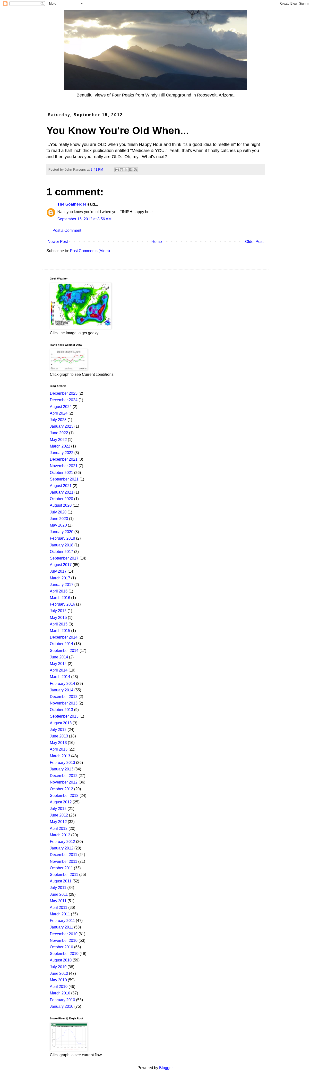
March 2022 (60, 446)
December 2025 (64, 393)
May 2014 (58, 664)
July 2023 (58, 420)
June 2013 (59, 736)
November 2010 (64, 940)
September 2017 (64, 558)
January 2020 (61, 532)
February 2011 (62, 921)
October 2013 (61, 710)
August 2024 (61, 407)
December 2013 (64, 697)
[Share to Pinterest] (135, 169)
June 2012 (59, 815)
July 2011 (58, 888)
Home (156, 242)
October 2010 (61, 947)
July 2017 (58, 571)
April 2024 (59, 413)
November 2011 (63, 861)
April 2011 (58, 907)
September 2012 (64, 795)
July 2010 (58, 967)
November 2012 (64, 782)
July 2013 (58, 730)
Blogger (166, 1068)
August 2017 (61, 565)
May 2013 (58, 743)
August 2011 (60, 881)
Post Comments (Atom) (90, 251)
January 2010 (61, 1006)
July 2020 (58, 512)
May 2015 (58, 618)
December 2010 (64, 934)
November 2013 (64, 703)
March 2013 (60, 756)
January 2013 (61, 769)
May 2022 (58, 440)
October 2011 (61, 868)
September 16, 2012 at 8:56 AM (84, 219)
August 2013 (61, 723)
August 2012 (61, 802)
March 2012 (60, 835)
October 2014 (61, 644)
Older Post (254, 242)
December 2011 (63, 855)
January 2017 (61, 585)
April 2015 (59, 624)
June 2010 (59, 973)
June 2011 (59, 894)
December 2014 (64, 637)
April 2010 (59, 986)
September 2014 (64, 650)
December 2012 (64, 776)
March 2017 (60, 578)
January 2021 (61, 492)
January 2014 (61, 690)
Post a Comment (66, 230)
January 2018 (61, 545)
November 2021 (64, 466)
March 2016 (60, 598)
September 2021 (64, 479)
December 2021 (64, 459)
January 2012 (61, 848)
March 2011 (60, 914)
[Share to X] (126, 169)
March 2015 (60, 631)
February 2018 (62, 538)
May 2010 (58, 980)
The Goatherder (71, 204)
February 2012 (62, 842)
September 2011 (64, 874)
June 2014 (59, 657)
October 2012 (61, 789)
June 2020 (59, 519)
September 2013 (64, 716)
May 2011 (58, 901)
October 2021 (61, 473)
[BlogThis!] (121, 169)
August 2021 (61, 486)
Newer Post (58, 242)
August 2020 (61, 505)
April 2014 (59, 670)
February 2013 (62, 762)
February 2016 (62, 604)
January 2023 (61, 426)
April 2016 (59, 591)
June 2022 (59, 433)
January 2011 (61, 927)
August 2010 (61, 960)
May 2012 (58, 822)
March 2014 (60, 677)
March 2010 (60, 993)
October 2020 (61, 499)
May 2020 (58, 525)
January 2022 (61, 453)
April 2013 (59, 749)
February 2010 (62, 1000)
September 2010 (64, 954)
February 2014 (62, 683)
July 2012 (58, 809)
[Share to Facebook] (130, 169)
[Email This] (116, 169)
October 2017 (61, 552)
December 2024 (64, 400)
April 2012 (59, 828)
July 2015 (58, 611)
